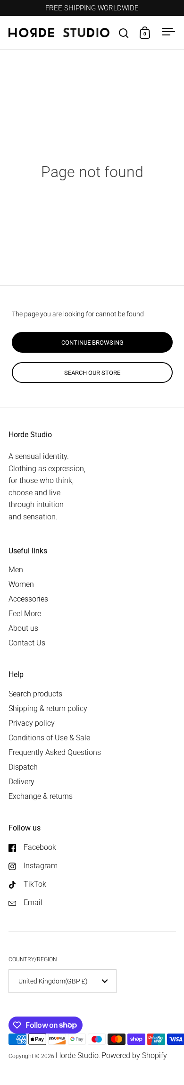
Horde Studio (77, 1055)
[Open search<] (124, 33)
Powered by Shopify (134, 1055)
